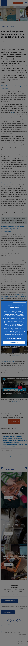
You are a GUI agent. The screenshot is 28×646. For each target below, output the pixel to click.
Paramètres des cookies (14, 338)
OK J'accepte (14, 342)
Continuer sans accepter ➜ (19, 302)
